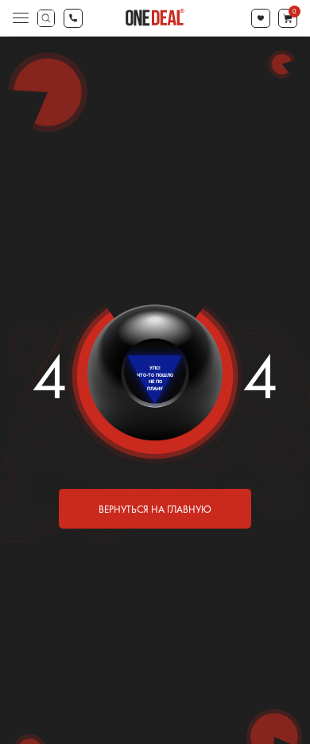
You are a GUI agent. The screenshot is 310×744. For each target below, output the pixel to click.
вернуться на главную (155, 509)
